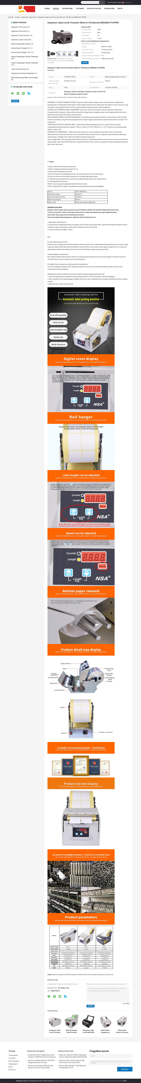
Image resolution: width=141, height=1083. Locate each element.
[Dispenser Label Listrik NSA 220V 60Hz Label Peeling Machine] (88, 1021)
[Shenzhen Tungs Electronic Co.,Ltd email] (13, 93)
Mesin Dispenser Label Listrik (103, 974)
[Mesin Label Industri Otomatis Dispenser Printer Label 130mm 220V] (122, 1021)
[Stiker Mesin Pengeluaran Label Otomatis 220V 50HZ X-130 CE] (105, 1021)
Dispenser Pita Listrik (19, 27)
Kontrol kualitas (94, 8)
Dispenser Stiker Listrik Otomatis (82, 974)
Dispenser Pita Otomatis (20, 35)
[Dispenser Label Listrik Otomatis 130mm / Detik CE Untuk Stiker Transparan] (54, 1021)
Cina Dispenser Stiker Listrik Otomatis (40, 1081)
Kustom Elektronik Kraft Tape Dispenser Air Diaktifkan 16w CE (72, 1066)
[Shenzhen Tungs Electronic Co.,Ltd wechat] (24, 93)
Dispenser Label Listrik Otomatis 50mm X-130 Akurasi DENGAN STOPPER (60, 61)
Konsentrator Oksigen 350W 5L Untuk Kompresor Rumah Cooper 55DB (40, 1066)
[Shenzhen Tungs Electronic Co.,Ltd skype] (30, 93)
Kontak (85, 62)
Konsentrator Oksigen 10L (20, 52)
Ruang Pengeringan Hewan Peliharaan (24, 57)
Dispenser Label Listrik (29, 17)
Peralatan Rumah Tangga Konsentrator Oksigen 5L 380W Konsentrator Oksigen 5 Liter (42, 1056)
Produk (56, 8)
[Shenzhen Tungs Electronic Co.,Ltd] (26, 9)
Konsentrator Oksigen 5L (20, 48)
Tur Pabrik (80, 8)
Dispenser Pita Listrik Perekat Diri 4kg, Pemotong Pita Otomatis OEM (72, 1061)
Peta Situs (12, 1070)
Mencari (102, 2)
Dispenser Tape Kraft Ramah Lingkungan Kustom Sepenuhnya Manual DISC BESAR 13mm (73, 1056)
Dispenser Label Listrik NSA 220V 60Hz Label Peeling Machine (88, 1031)
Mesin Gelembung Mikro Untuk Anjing (24, 78)
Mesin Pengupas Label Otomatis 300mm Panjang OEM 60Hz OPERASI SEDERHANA (71, 1031)
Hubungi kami (109, 8)
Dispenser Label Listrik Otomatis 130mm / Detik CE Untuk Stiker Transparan (55, 1031)
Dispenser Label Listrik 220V (61, 974)
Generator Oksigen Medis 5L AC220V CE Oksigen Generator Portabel (41, 1061)
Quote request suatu (114, 2)
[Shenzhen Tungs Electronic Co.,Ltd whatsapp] (19, 93)
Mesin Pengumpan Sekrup (20, 44)
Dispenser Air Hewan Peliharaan (22, 73)
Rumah (47, 8)
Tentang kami (67, 8)
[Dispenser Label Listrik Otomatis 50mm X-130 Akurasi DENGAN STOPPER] (61, 38)
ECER (125, 1081)
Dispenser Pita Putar (18, 31)
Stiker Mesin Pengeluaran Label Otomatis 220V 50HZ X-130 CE (105, 1031)
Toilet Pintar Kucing (18, 69)
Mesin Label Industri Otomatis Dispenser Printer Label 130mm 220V (122, 1031)
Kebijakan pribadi (21, 1081)
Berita (120, 8)
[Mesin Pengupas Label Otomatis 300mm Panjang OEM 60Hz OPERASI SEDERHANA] (71, 1021)
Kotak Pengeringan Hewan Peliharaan (24, 63)
